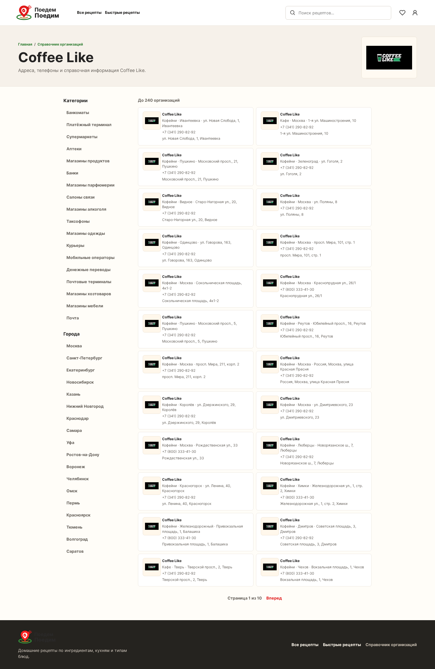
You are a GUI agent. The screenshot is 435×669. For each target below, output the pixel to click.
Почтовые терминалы (88, 281)
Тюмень (74, 527)
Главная (25, 44)
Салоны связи (80, 197)
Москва (74, 345)
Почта (72, 317)
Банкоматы (77, 112)
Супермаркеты (81, 136)
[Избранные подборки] (402, 13)
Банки (72, 172)
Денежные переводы (88, 269)
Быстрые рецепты (122, 12)
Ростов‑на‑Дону (82, 454)
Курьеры (75, 245)
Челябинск (77, 478)
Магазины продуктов (88, 160)
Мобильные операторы (90, 257)
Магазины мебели (84, 305)
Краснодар (77, 418)
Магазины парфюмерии (90, 185)
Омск (71, 490)
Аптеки (74, 148)
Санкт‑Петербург (84, 357)
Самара (74, 430)
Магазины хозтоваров (88, 293)
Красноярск (78, 514)
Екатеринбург (80, 370)
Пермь (73, 502)
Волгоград (77, 539)
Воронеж (75, 466)
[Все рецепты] (415, 13)
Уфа (70, 442)
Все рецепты (89, 12)
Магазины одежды (85, 233)
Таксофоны (78, 221)
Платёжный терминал (89, 124)
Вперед (274, 598)
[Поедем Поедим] (43, 13)
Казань (73, 394)
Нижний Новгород (85, 406)
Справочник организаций (60, 44)
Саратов (75, 551)
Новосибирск (80, 382)
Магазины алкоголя (86, 209)
